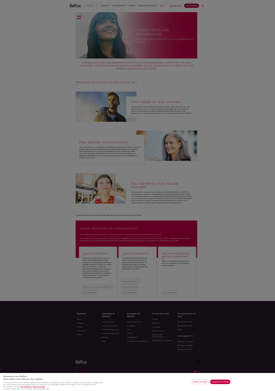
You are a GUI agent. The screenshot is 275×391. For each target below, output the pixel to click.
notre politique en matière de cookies (32, 387)
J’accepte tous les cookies (220, 382)
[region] (137, 382)
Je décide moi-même (200, 382)
